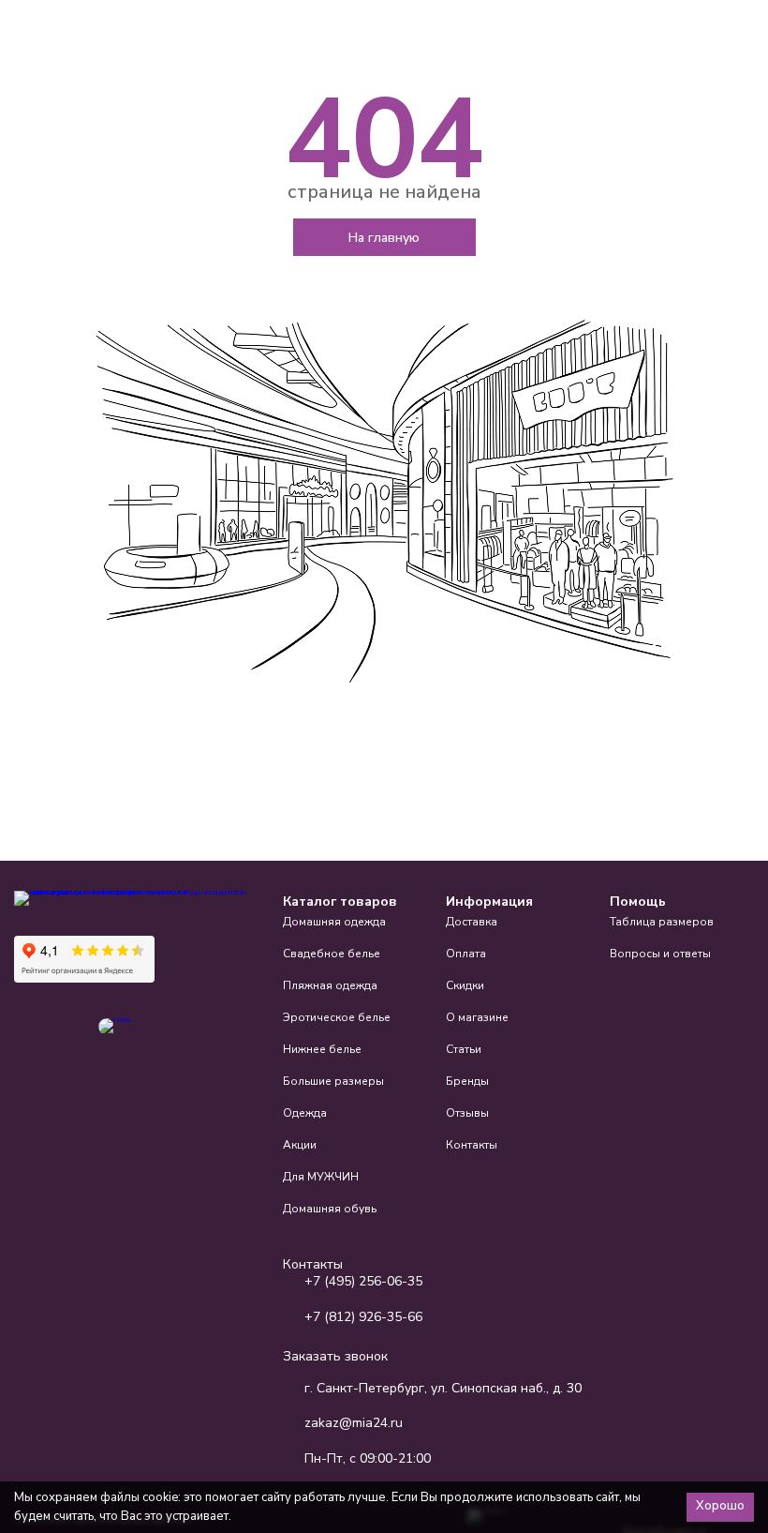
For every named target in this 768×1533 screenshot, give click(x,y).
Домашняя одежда (334, 921)
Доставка (471, 921)
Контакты (471, 1144)
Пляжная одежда (330, 985)
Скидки (465, 985)
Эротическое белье (337, 1017)
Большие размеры (333, 1081)
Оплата (466, 953)
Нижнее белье (322, 1049)
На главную (384, 238)
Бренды (467, 1081)
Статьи (463, 1049)
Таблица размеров (662, 921)
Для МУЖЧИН (321, 1176)
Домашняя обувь (330, 1208)
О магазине (477, 1017)
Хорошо (720, 1505)
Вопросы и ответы (660, 953)
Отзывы (467, 1112)
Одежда (305, 1112)
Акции (300, 1144)
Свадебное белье (331, 953)
